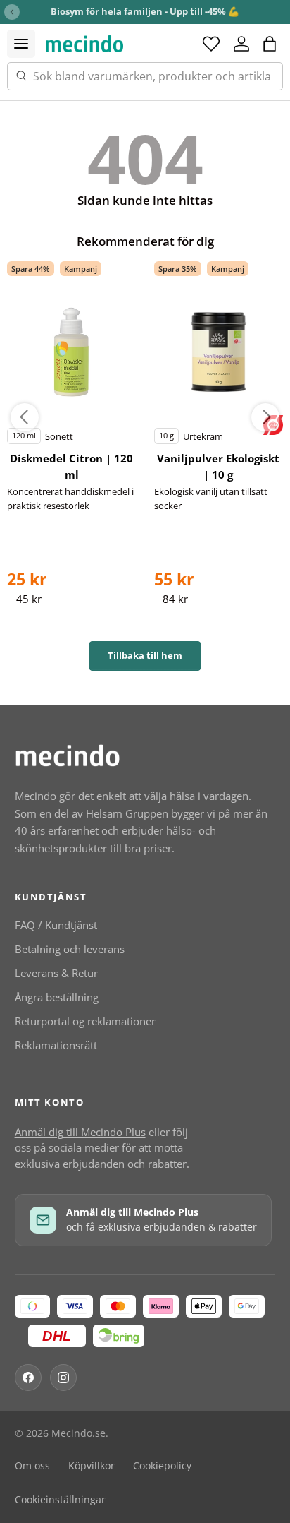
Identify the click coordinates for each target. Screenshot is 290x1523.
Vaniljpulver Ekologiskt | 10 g (218, 466)
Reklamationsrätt (56, 1045)
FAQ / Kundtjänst (56, 925)
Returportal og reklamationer (85, 1021)
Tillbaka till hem (145, 655)
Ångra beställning (57, 997)
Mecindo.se (78, 1433)
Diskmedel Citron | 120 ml (71, 466)
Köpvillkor (91, 1465)
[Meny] (21, 44)
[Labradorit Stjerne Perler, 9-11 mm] (72, 352)
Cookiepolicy (162, 1465)
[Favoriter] (211, 43)
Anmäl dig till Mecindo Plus (80, 1132)
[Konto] (241, 43)
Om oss (32, 1465)
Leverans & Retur (56, 973)
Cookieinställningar (60, 1499)
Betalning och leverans (70, 949)
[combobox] (145, 76)
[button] (269, 43)
